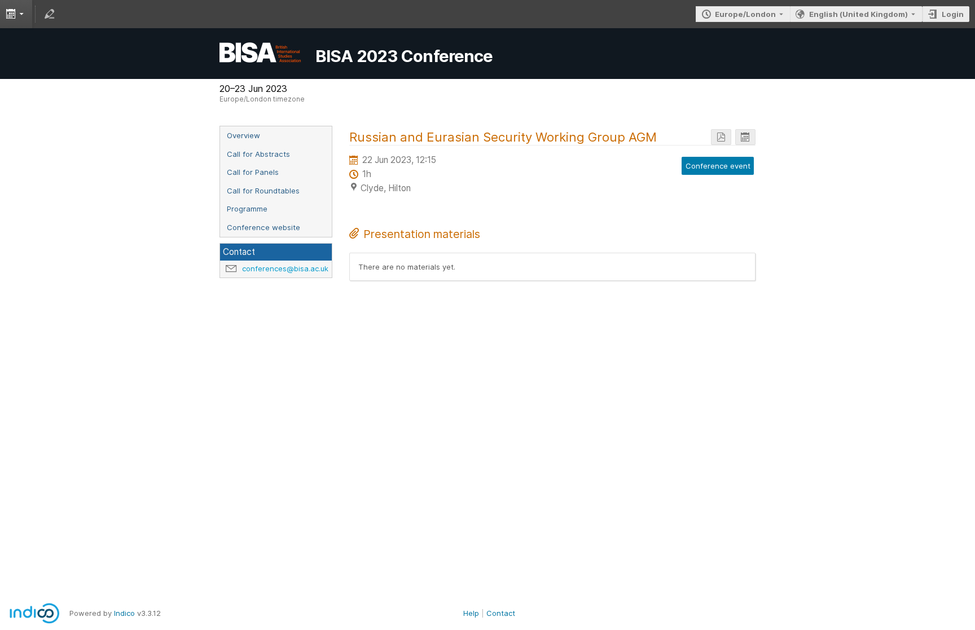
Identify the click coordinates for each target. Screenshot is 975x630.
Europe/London (745, 14)
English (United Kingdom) (858, 14)
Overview (243, 135)
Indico (124, 613)
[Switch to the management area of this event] (49, 14)
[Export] (16, 14)
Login (953, 14)
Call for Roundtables (263, 190)
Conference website (263, 227)
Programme (247, 208)
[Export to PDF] (721, 137)
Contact (500, 613)
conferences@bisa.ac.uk (285, 268)
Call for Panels (253, 172)
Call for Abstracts (258, 153)
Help (471, 613)
